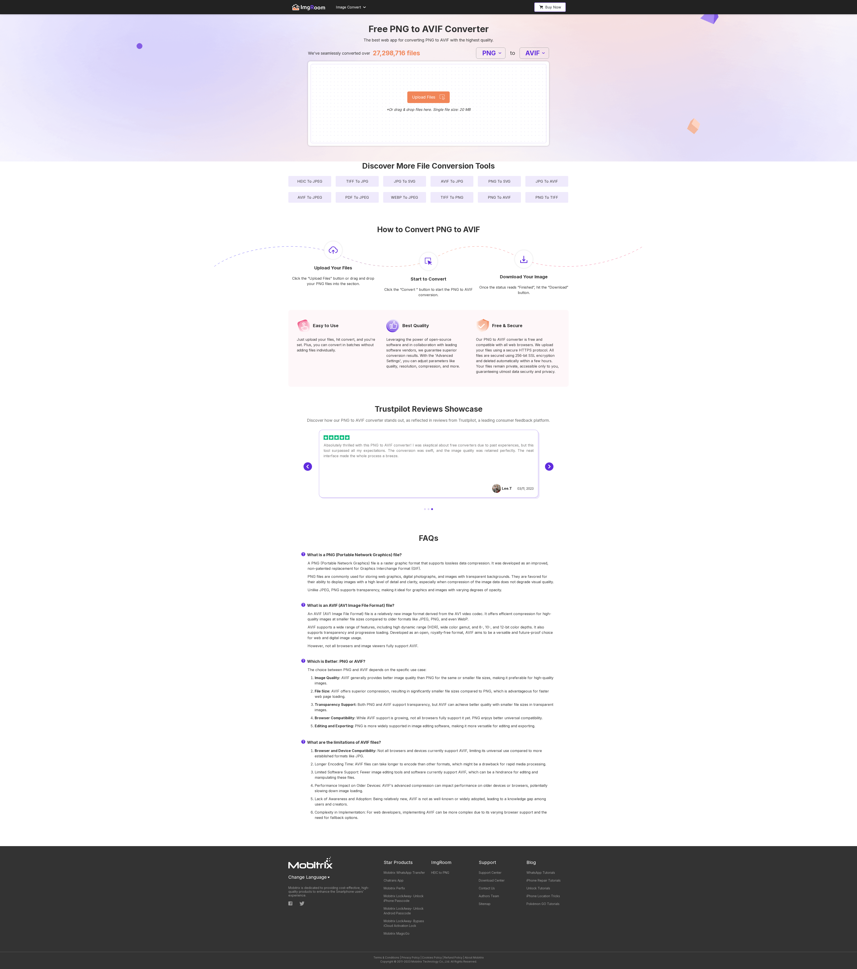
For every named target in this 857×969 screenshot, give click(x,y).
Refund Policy (453, 957)
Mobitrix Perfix (394, 888)
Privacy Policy (410, 957)
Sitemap (485, 904)
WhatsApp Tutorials (540, 872)
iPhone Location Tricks (543, 896)
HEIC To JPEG (309, 181)
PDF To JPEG (357, 197)
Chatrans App (394, 880)
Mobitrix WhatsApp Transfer (404, 872)
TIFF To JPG (357, 181)
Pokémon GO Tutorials (543, 904)
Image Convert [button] (348, 7)
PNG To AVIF (499, 197)
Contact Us (487, 888)
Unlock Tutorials (538, 888)
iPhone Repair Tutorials (543, 880)
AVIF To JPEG (309, 197)
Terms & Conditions (386, 957)
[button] (550, 7)
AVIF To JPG (452, 181)
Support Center (490, 872)
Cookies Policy (432, 957)
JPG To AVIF (547, 181)
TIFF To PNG (452, 197)
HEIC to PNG (440, 872)
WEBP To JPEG (404, 197)
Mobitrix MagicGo (397, 933)
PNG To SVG (499, 181)
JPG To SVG (404, 181)
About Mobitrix (474, 957)
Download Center (492, 880)
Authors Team (489, 896)
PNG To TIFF (546, 197)
